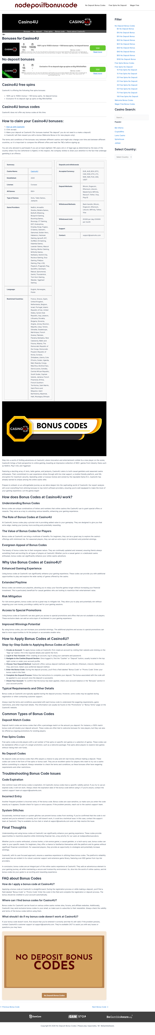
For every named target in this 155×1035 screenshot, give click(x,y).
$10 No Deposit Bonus (126, 33)
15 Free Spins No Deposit (127, 74)
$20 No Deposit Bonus (126, 40)
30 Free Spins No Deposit (127, 85)
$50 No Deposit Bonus (126, 55)
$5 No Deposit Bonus (125, 29)
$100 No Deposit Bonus (126, 59)
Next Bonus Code (100, 1007)
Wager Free (134, 5)
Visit (98, 48)
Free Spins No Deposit (118, 5)
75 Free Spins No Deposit (127, 93)
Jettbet (118, 143)
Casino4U (34, 171)
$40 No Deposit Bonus (126, 52)
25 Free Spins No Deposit (127, 81)
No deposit (37, 31)
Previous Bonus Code (9, 1007)
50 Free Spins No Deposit (127, 89)
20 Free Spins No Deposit (127, 77)
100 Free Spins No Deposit (127, 96)
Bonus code (60, 31)
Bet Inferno (119, 128)
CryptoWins (119, 132)
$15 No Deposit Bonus (126, 36)
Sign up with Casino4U (15, 127)
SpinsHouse (119, 139)
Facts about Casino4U (76, 31)
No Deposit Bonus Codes (95, 5)
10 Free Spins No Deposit (127, 70)
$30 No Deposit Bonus (126, 48)
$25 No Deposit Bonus (126, 44)
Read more (97, 52)
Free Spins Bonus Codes (124, 63)
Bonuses (27, 31)
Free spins (48, 31)
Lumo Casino (120, 135)
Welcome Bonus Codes (124, 100)
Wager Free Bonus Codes (125, 104)
